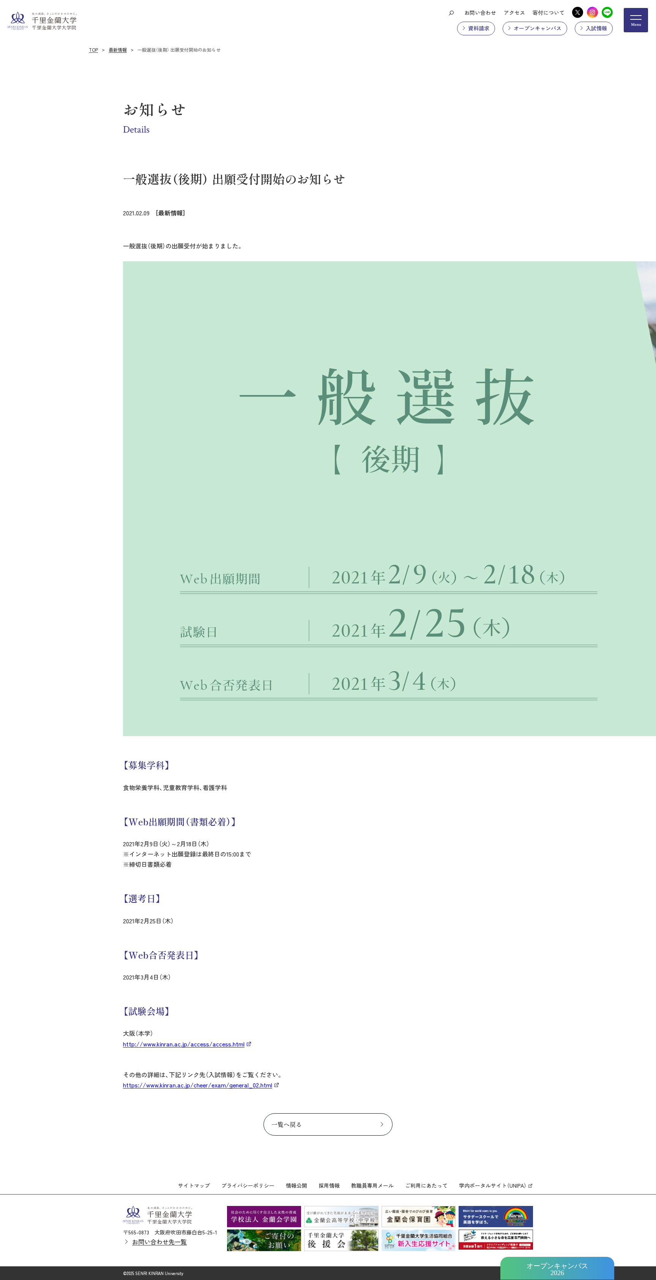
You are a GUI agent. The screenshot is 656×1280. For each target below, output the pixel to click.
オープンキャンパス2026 (557, 1269)
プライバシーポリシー (247, 1185)
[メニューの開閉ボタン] (636, 20)
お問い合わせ (480, 12)
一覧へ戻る (286, 1124)
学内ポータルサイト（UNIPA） (493, 1185)
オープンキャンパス (537, 28)
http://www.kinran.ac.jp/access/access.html (183, 1043)
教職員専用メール (372, 1185)
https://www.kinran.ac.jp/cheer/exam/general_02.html (197, 1084)
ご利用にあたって (426, 1185)
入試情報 (596, 28)
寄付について (549, 12)
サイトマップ (194, 1185)
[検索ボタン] (451, 12)
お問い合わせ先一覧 (159, 1241)
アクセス (514, 12)
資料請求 (478, 28)
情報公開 (296, 1185)
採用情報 (329, 1185)
